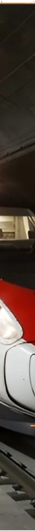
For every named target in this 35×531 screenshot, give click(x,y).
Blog (25, 3)
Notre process (29, 3)
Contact (33, 3)
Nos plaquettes (33, 425)
